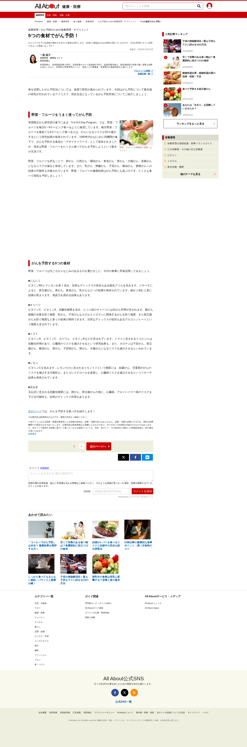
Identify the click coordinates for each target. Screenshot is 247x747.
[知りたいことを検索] (199, 6)
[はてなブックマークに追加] (147, 457)
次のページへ (98, 446)
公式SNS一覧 (123, 701)
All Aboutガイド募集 (94, 608)
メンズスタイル (42, 641)
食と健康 (77, 21)
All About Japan (152, 608)
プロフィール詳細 (142, 71)
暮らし (38, 627)
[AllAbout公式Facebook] (115, 692)
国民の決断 (90, 617)
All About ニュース (153, 603)
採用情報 (53, 712)
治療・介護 (64, 15)
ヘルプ (205, 712)
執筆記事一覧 (144, 74)
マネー (38, 608)
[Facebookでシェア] (135, 457)
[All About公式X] (124, 692)
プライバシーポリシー (104, 712)
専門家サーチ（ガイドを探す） (99, 603)
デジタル (39, 622)
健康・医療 (71, 7)
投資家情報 (65, 712)
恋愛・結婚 (40, 631)
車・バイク (40, 664)
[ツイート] (123, 457)
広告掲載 (77, 712)
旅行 (37, 645)
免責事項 (32, 434)
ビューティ (40, 617)
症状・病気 (52, 15)
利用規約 (88, 712)
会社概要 (42, 712)
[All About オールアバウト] (47, 7)
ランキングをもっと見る (190, 123)
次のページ (35, 411)
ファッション (41, 655)
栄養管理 (90, 21)
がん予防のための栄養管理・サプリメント (117, 21)
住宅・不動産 (41, 603)
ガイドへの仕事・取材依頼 (97, 613)
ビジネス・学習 (42, 636)
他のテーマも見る (190, 174)
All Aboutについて (125, 712)
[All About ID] (209, 6)
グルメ (38, 660)
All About (39, 21)
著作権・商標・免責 (145, 712)
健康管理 (40, 15)
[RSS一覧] (134, 692)
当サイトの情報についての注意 (171, 712)
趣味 (37, 650)
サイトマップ (194, 712)
